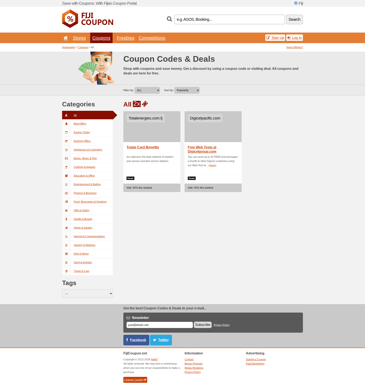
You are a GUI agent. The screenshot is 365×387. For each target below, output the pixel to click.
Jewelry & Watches (84, 245)
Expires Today (82, 132)
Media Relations (194, 367)
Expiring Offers (82, 141)
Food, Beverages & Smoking (90, 201)
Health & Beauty (83, 219)
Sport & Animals (83, 262)
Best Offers (80, 123)
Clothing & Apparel (84, 167)
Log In (296, 38)
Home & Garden (83, 227)
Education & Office (84, 175)
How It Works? (294, 47)
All (75, 115)
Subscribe (202, 325)
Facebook (138, 340)
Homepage (68, 47)
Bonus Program (194, 363)
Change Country (133, 379)
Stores (79, 37)
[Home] (65, 37)
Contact (189, 359)
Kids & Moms (81, 253)
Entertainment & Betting (87, 184)
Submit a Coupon (256, 359)
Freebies (126, 37)
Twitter (163, 340)
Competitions (152, 37)
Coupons (101, 37)
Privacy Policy (222, 325)
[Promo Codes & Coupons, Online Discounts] (87, 27)
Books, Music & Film (85, 158)
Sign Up (277, 38)
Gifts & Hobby (81, 210)
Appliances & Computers (88, 149)
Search (294, 19)
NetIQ (154, 359)
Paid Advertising (255, 363)
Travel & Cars (81, 271)
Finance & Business (85, 193)
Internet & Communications (89, 236)
